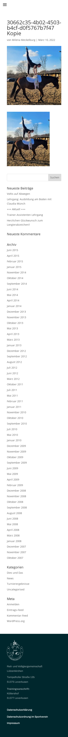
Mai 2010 (12, 435)
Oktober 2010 (15, 418)
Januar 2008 (14, 541)
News (10, 578)
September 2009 (17, 462)
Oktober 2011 (15, 384)
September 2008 (17, 507)
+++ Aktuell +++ (16, 209)
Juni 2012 (12, 373)
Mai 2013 (12, 328)
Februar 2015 (15, 261)
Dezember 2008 (16, 490)
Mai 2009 (12, 474)
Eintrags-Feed (15, 610)
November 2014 (16, 272)
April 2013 (13, 334)
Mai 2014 (12, 295)
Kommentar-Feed (17, 615)
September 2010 (17, 423)
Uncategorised (15, 589)
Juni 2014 (12, 289)
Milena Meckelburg (23, 40)
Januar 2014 (14, 306)
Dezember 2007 (16, 546)
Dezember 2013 (16, 311)
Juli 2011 (12, 390)
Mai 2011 (12, 395)
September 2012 (17, 356)
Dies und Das (15, 572)
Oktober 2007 (15, 558)
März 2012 (13, 379)
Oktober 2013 (15, 323)
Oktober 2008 (15, 502)
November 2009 (16, 451)
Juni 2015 (12, 250)
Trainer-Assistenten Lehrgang (25, 215)
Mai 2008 (12, 524)
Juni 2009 (12, 468)
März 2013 (13, 339)
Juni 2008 (12, 518)
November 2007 (16, 552)
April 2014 (13, 300)
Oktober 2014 (15, 278)
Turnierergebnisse (18, 583)
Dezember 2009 (16, 446)
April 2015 (13, 255)
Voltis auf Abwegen (18, 193)
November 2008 (16, 496)
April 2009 (13, 479)
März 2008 (13, 535)
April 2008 (13, 530)
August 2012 (14, 362)
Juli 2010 (12, 429)
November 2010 (16, 412)
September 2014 (17, 283)
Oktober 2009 (15, 457)
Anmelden (13, 604)
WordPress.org (16, 621)
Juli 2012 (12, 367)
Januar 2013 (14, 345)
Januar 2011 (14, 407)
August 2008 (14, 513)
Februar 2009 (15, 485)
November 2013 (16, 317)
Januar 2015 (14, 267)
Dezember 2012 (16, 351)
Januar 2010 (14, 440)
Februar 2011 (15, 401)
